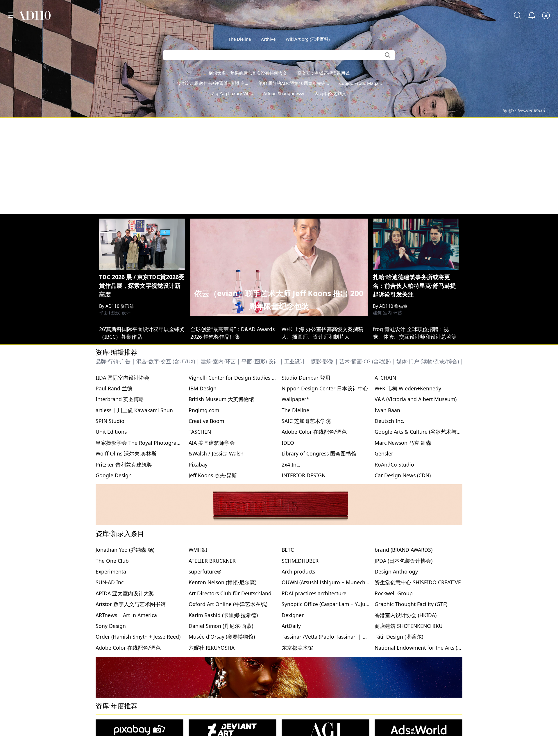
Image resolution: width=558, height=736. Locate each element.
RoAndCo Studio (394, 464)
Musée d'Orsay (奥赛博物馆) (222, 636)
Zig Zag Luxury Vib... (232, 93)
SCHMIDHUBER (300, 560)
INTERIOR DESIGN (304, 475)
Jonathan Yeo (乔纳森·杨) (125, 549)
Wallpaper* (295, 399)
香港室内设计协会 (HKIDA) (406, 615)
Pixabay (198, 464)
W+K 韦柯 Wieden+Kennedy (408, 388)
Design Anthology (396, 571)
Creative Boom (206, 420)
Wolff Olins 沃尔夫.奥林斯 (126, 453)
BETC (288, 549)
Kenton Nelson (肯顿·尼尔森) (222, 582)
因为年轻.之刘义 (330, 93)
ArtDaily (291, 625)
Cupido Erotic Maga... (360, 83)
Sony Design (111, 625)
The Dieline (239, 39)
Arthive (268, 39)
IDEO (288, 442)
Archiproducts (298, 571)
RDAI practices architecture (314, 593)
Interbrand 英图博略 (120, 399)
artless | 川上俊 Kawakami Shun (134, 410)
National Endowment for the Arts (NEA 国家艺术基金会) (441, 647)
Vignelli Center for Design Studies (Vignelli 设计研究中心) (257, 377)
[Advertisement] (279, 165)
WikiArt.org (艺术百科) (308, 39)
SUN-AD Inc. (110, 582)
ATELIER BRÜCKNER (212, 560)
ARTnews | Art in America (126, 615)
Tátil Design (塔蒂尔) (399, 636)
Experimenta (111, 571)
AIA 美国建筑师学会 (212, 442)
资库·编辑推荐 (116, 352)
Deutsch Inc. (389, 420)
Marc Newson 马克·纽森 (403, 442)
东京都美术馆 (297, 647)
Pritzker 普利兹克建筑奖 (124, 464)
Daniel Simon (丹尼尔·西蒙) (221, 625)
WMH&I (198, 549)
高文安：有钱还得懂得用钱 (323, 73)
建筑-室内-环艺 (387, 313)
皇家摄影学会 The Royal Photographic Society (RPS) (157, 442)
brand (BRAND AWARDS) (403, 549)
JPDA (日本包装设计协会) (403, 560)
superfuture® (205, 571)
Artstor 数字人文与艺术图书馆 (131, 604)
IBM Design (203, 388)
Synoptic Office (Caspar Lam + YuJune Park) (333, 604)
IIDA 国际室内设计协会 (122, 377)
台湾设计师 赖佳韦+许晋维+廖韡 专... (212, 83)
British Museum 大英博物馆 (221, 399)
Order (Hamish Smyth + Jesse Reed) (138, 636)
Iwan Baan (387, 410)
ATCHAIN (385, 377)
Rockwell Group (394, 593)
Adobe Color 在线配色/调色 (314, 431)
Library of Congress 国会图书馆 (319, 453)
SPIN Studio (110, 420)
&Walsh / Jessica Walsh (216, 453)
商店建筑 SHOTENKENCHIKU (409, 625)
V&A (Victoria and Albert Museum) (416, 399)
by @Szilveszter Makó (523, 111)
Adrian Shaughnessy (283, 93)
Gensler (384, 453)
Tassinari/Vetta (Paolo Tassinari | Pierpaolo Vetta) (342, 636)
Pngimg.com (204, 410)
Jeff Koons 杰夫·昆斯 (213, 475)
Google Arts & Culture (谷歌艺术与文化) (421, 431)
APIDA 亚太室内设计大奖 (125, 593)
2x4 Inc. (291, 464)
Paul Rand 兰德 (114, 388)
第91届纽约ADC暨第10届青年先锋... (293, 83)
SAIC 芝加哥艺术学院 (306, 420)
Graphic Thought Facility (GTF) (411, 604)
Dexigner (293, 615)
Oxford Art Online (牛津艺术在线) (228, 604)
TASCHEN (200, 431)
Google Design (114, 475)
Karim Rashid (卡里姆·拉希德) (223, 615)
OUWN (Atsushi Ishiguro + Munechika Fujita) (335, 582)
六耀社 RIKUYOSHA (212, 647)
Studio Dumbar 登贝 (306, 377)
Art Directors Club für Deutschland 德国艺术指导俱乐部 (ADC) (262, 593)
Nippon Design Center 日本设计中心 (325, 388)
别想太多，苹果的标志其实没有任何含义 (247, 73)
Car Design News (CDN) (403, 475)
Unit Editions (111, 431)
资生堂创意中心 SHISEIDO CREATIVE (418, 582)
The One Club (112, 560)
